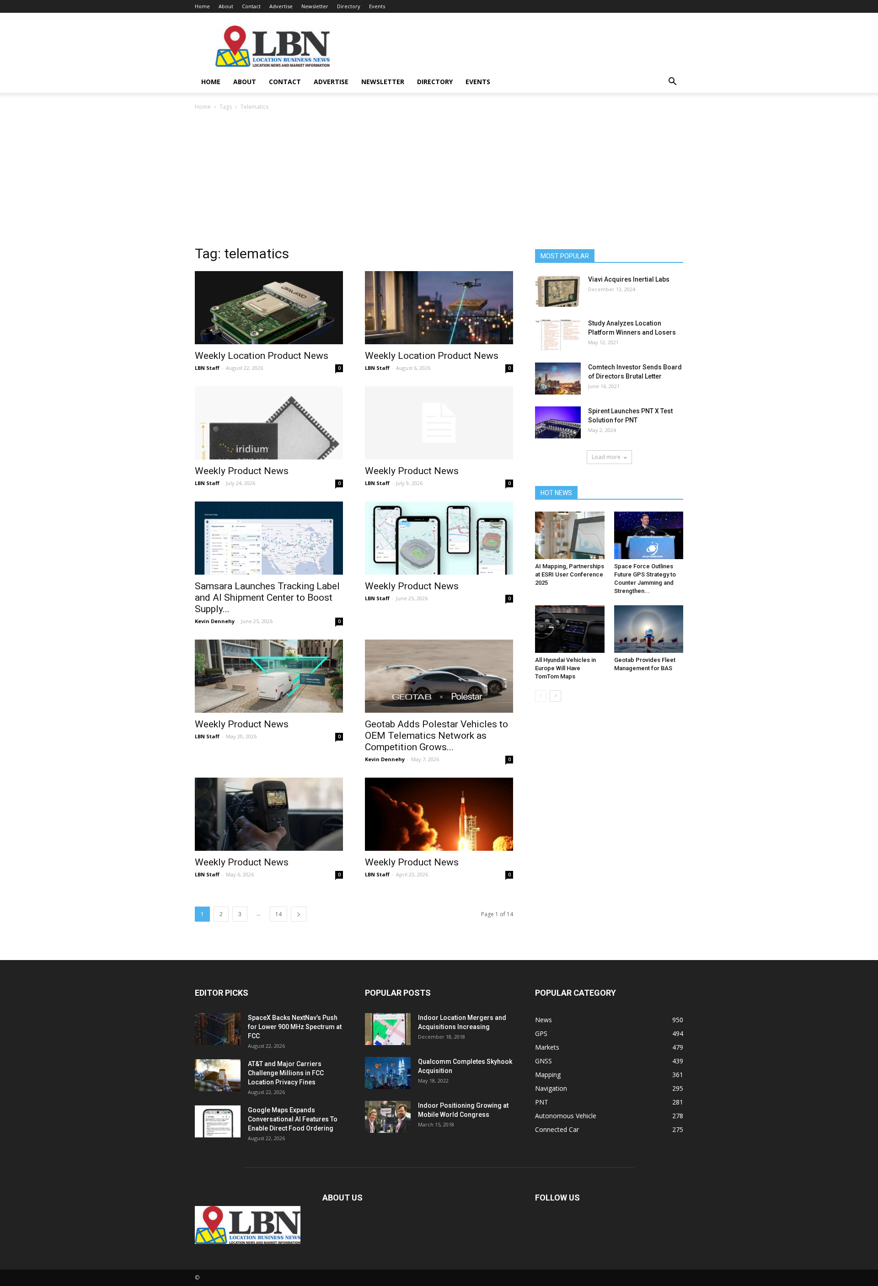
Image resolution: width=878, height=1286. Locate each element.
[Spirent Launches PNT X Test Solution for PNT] (558, 422)
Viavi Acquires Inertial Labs (628, 279)
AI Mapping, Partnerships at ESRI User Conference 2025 (569, 574)
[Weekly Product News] (269, 422)
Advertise (281, 6)
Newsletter (314, 6)
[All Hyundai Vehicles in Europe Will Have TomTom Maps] (570, 629)
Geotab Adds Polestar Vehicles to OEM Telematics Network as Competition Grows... (436, 735)
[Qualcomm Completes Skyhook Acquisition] (388, 1073)
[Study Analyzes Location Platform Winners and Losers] (558, 335)
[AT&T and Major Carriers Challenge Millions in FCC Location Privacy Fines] (218, 1075)
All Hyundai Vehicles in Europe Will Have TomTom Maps (565, 668)
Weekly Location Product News (261, 355)
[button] (672, 82)
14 (278, 914)
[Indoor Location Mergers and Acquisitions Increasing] (388, 1029)
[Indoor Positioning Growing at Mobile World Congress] (388, 1117)
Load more (606, 457)
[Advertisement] (439, 181)
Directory (348, 6)
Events (377, 6)
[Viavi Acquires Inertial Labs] (558, 291)
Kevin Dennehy (215, 621)
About (226, 6)
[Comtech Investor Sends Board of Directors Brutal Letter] (558, 379)
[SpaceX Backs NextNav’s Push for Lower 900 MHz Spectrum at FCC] (218, 1029)
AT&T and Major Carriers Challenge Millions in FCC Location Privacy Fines (286, 1073)
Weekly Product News (242, 470)
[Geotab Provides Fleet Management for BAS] (649, 629)
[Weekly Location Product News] (269, 307)
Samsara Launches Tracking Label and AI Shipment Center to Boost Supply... (267, 597)
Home (202, 6)
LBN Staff (207, 367)
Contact (251, 6)
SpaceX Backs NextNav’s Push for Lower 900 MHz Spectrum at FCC (295, 1027)
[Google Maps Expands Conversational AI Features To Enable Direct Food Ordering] (218, 1121)
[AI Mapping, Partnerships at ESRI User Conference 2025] (570, 535)
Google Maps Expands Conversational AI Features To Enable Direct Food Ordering (292, 1119)
